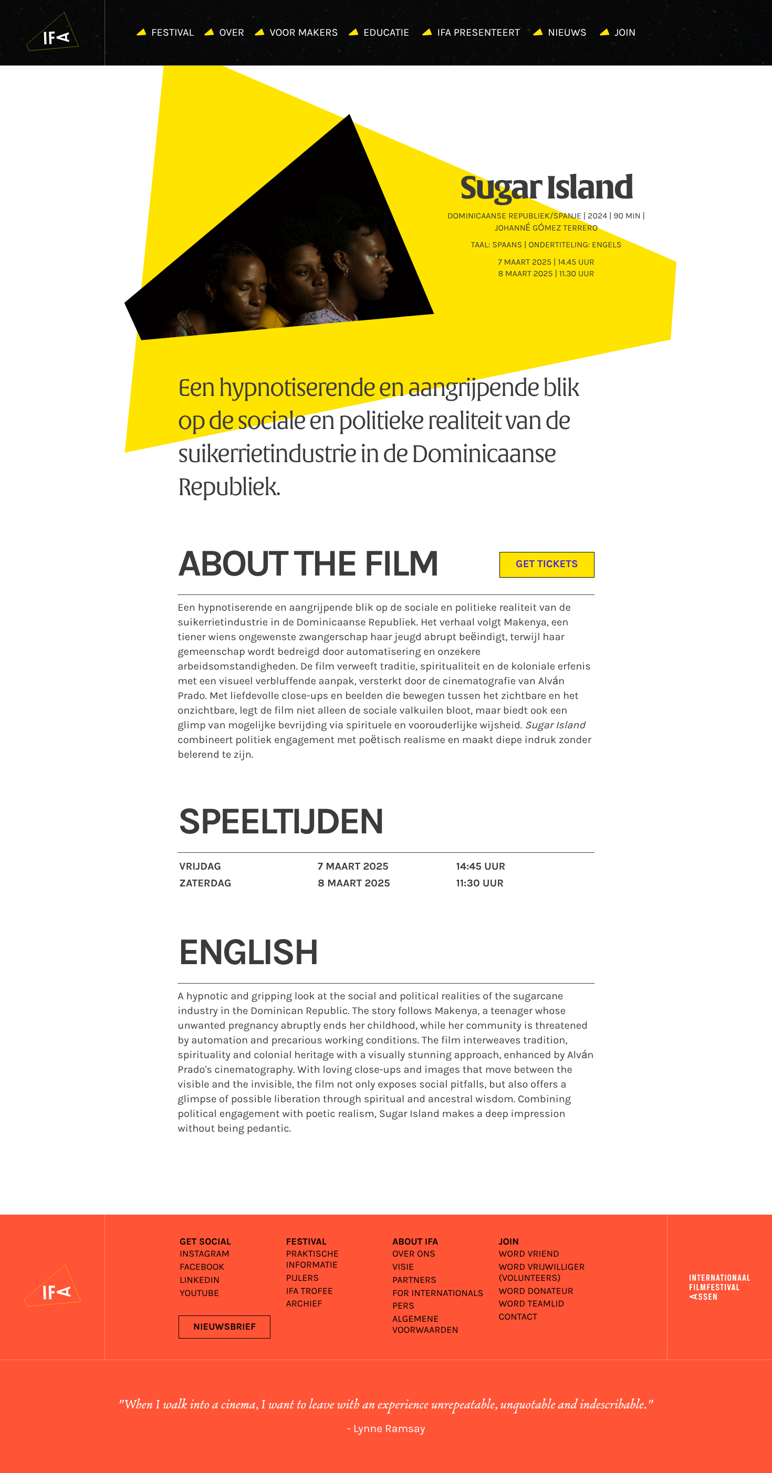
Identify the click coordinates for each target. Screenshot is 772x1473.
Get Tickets (547, 564)
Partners (414, 1281)
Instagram (204, 1254)
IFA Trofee (309, 1292)
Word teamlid (532, 1304)
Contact (518, 1317)
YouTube (199, 1294)
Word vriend (529, 1254)
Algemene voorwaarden (425, 1324)
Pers (403, 1306)
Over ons (413, 1254)
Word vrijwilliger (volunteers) (542, 1272)
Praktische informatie (312, 1259)
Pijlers (302, 1278)
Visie (403, 1267)
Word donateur (536, 1292)
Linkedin (200, 1281)
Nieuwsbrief (224, 1327)
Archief (304, 1304)
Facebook (202, 1267)
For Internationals (437, 1294)
